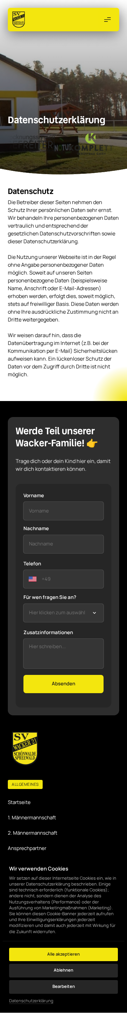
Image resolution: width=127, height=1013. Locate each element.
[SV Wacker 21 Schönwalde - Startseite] (18, 19)
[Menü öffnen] (107, 19)
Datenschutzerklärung (31, 1001)
